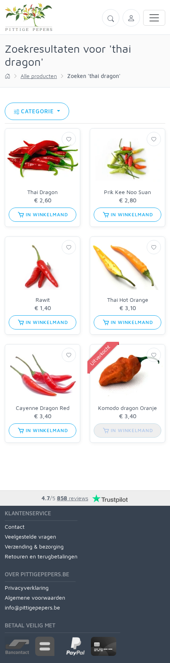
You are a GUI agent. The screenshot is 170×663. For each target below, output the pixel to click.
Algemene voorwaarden (35, 597)
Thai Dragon (42, 192)
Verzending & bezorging (34, 546)
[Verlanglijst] (69, 139)
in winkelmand (46, 214)
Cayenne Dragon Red (43, 407)
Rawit (43, 299)
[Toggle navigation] (154, 18)
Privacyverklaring (27, 587)
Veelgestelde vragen (30, 536)
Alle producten (39, 75)
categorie (38, 111)
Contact (15, 526)
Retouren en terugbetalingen (41, 556)
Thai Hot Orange (127, 299)
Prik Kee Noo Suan (127, 192)
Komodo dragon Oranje (127, 407)
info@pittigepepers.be (32, 607)
